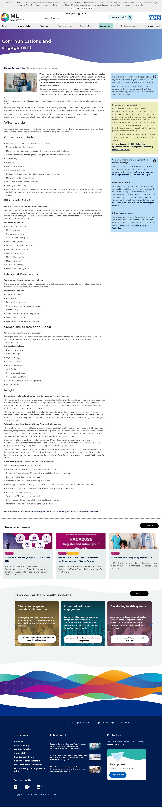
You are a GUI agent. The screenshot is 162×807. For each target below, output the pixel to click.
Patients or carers (129, 26)
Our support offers (24, 757)
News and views (65, 26)
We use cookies (22, 749)
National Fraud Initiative (27, 761)
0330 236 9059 (91, 512)
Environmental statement (28, 764)
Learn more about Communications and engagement (83, 639)
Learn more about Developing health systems (130, 639)
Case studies (85, 26)
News (9, 553)
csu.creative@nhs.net (63, 512)
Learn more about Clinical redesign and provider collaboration (37, 638)
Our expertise (106, 26)
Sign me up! (118, 775)
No (78, 8)
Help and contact (153, 26)
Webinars (73, 553)
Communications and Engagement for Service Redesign (132, 173)
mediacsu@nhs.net (40, 512)
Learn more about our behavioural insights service (133, 204)
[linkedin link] (39, 787)
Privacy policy (87, 8)
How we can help (22, 26)
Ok (72, 8)
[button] (151, 623)
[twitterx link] (15, 787)
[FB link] (27, 787)
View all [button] (149, 526)
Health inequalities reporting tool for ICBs (131, 558)
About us (44, 26)
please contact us (115, 744)
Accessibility (21, 753)
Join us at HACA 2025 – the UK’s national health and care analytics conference (78, 559)
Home (4, 26)
